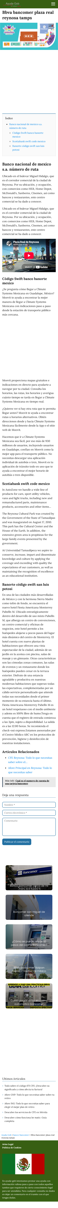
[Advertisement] (29, 81)
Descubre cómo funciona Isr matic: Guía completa (26, 1119)
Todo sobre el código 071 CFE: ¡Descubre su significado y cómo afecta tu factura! (27, 1087)
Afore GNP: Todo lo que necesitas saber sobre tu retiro (29, 1096)
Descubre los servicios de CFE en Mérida (26, 1112)
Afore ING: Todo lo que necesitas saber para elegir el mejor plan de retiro (27, 1105)
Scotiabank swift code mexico (28, 141)
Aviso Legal (7, 1144)
